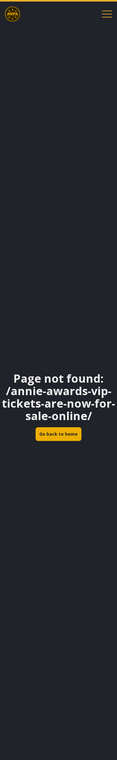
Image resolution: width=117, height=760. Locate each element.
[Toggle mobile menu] (107, 14)
